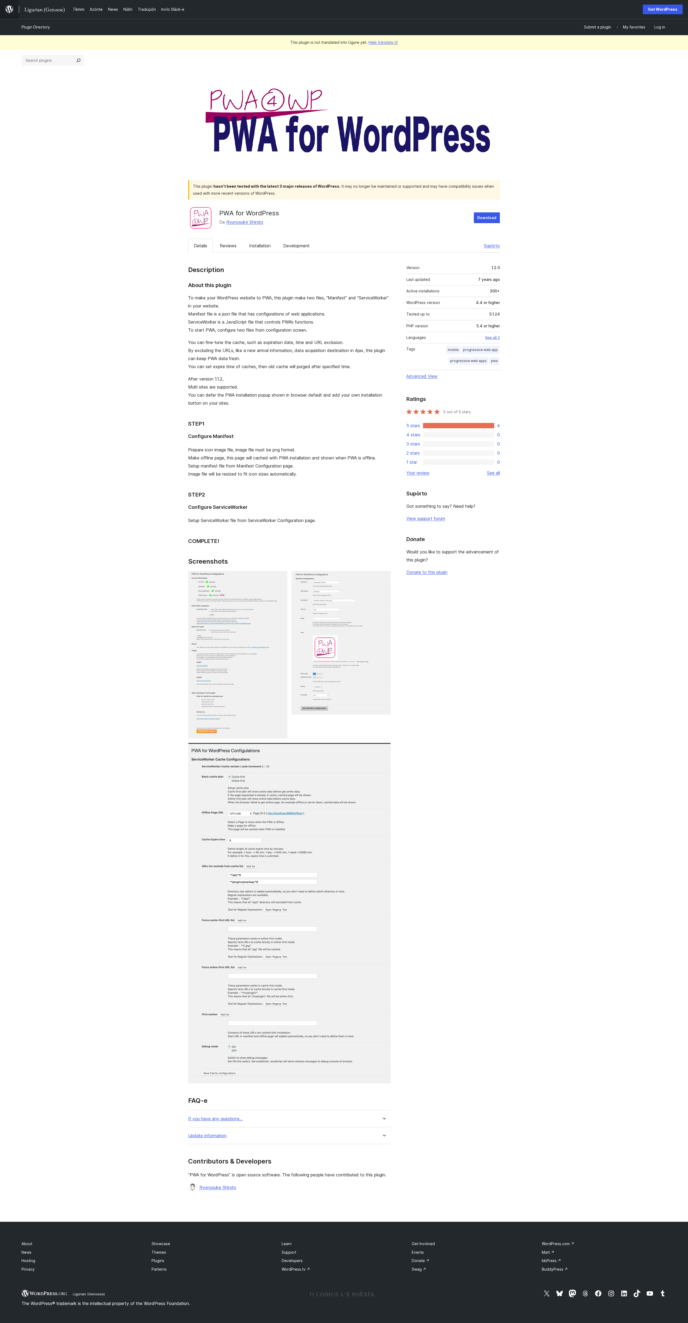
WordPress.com (558, 1243)
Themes (159, 1252)
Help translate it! (383, 42)
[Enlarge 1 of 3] (280, 578)
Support (289, 1252)
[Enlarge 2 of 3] (383, 578)
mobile (453, 350)
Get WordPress (663, 9)
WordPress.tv (296, 1269)
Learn (287, 1243)
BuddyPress (555, 1269)
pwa (494, 361)
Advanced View (422, 376)
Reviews (228, 245)
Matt (548, 1252)
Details (200, 245)
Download (486, 217)
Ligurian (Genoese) (89, 1294)
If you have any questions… (215, 1118)
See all (493, 473)
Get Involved (423, 1243)
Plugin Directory (36, 27)
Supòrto (492, 245)
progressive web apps (468, 361)
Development (296, 245)
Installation (260, 245)
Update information (207, 1135)
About (27, 1243)
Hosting (28, 1260)
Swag (419, 1269)
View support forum (425, 518)
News (26, 1252)
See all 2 (492, 337)
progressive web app (480, 350)
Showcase (161, 1243)
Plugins (158, 1260)
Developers (292, 1260)
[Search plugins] (78, 60)
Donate (420, 1260)
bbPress (551, 1260)
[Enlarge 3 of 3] (383, 750)
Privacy (28, 1269)
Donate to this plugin (426, 572)
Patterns (159, 1269)
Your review (417, 473)
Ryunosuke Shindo (244, 222)
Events (418, 1252)
